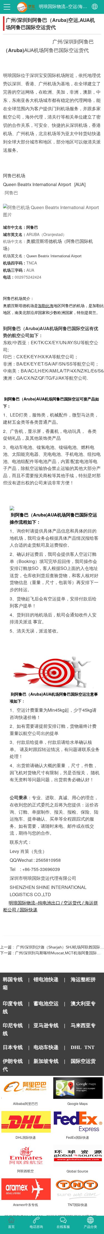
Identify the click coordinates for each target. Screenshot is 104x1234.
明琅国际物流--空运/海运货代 (63, 6)
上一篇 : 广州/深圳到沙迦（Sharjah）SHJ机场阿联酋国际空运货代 (52, 947)
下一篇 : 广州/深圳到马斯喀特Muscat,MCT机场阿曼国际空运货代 (52, 953)
